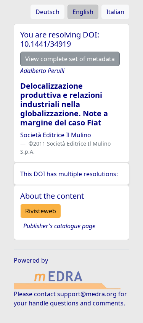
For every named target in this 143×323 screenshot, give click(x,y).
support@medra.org (87, 294)
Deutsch (47, 12)
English (82, 12)
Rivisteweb (40, 211)
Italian (115, 12)
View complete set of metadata (70, 59)
